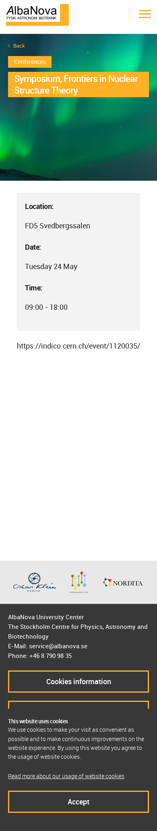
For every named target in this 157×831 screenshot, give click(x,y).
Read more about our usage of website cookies (66, 776)
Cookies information (78, 681)
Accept (78, 801)
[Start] (37, 14)
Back (19, 45)
